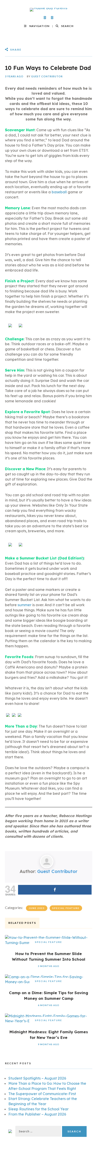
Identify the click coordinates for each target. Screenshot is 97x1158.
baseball (59, 192)
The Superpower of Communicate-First (42, 1093)
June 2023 (37, 908)
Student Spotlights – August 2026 (37, 1078)
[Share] (55, 890)
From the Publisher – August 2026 (37, 1114)
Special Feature (65, 908)
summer (24, 605)
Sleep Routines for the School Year (38, 1109)
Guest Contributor (47, 76)
